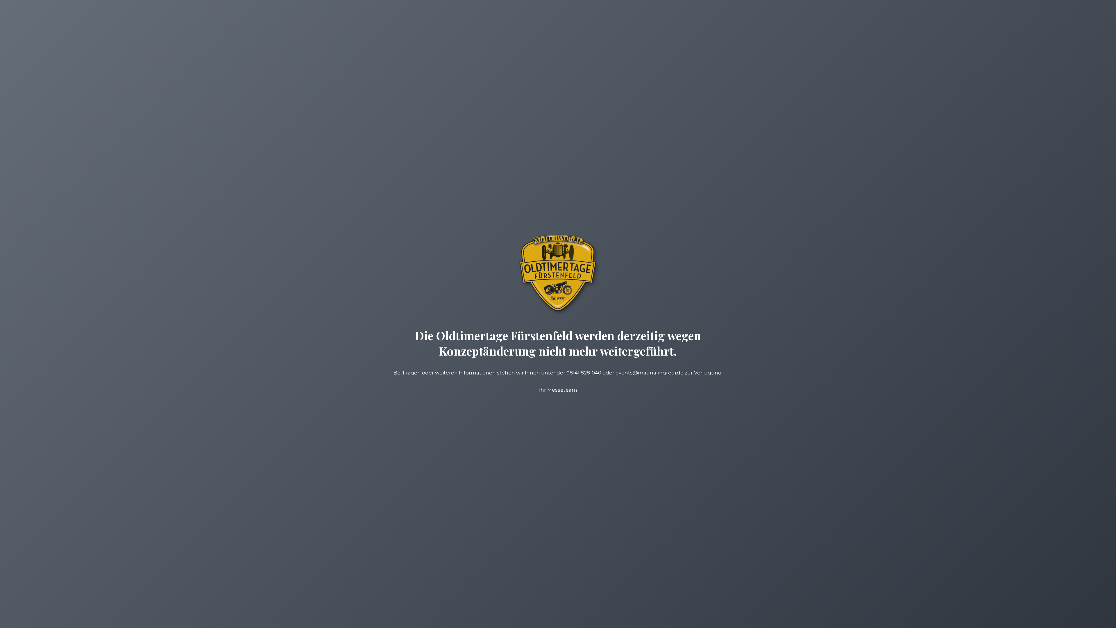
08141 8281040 (583, 373)
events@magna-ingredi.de (650, 373)
